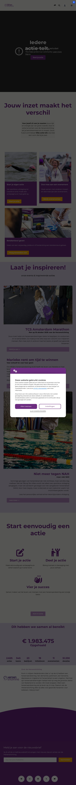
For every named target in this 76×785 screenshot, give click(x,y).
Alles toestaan (26, 406)
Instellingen (50, 406)
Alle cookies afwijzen (38, 411)
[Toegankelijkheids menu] (74, 2)
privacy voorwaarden (40, 388)
